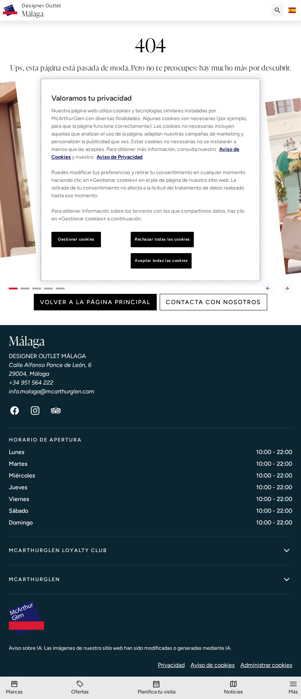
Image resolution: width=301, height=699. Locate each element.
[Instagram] (35, 411)
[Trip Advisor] (56, 411)
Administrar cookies (266, 665)
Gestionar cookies (76, 239)
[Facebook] (15, 411)
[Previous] (268, 288)
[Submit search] (277, 10)
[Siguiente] (287, 288)
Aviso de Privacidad (119, 157)
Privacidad (171, 665)
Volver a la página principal (95, 302)
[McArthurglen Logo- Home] (10, 10)
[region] (150, 180)
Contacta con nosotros (213, 302)
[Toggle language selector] (292, 10)
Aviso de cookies (213, 665)
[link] (41, 10)
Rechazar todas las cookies (162, 239)
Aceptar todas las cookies (161, 260)
